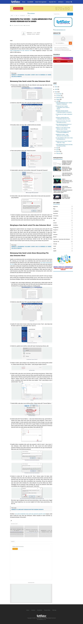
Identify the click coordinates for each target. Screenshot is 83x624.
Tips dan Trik (17, 25)
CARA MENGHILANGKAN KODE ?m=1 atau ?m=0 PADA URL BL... (63, 125)
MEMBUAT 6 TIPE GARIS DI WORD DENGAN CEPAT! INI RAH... (63, 128)
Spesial (54, 237)
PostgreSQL (55, 227)
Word (21, 25)
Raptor (54, 232)
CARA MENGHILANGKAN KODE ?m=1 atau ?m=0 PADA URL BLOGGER (67, 174)
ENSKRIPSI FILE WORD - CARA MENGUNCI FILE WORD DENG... (63, 135)
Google (55, 218)
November (59, 94)
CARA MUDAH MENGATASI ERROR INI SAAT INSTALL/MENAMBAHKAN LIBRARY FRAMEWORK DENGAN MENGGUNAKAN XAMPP (63, 189)
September (59, 97)
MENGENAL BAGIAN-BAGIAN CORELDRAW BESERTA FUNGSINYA (64, 111)
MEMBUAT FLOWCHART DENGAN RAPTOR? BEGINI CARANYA (27, 509)
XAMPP (54, 251)
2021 (56, 92)
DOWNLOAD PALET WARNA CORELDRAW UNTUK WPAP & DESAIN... (62, 107)
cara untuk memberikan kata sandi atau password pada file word (30, 513)
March (58, 151)
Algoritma (55, 206)
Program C (55, 230)
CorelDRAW (55, 211)
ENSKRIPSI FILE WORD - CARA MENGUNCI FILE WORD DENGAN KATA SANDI (45, 535)
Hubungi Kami (19, 8)
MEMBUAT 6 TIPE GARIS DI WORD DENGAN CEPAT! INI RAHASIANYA (16, 535)
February (58, 153)
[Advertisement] (31, 593)
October (58, 95)
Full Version (55, 215)
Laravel (54, 222)
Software (55, 234)
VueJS (54, 246)
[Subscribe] (70, 43)
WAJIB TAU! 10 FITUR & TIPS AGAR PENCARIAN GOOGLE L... (63, 121)
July (57, 101)
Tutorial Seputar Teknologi (41, 618)
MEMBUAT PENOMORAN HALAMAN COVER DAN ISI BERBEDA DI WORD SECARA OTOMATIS (31, 534)
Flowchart (55, 213)
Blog (54, 208)
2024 (56, 87)
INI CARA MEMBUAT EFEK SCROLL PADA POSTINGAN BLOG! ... (64, 138)
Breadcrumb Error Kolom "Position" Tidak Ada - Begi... (64, 142)
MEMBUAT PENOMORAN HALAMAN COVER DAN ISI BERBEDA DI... (63, 131)
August (58, 99)
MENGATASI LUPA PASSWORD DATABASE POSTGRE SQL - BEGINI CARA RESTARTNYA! (67, 168)
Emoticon (15, 548)
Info (12, 25)
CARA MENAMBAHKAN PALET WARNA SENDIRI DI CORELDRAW (64, 103)
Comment (27, 25)
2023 (56, 89)
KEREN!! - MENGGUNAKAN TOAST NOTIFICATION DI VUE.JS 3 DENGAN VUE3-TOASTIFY (63, 182)
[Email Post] (11, 520)
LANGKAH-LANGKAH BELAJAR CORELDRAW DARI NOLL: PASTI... (63, 118)
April (57, 149)
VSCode (55, 244)
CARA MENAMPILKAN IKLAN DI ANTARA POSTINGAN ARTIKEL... (64, 145)
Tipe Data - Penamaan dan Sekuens (61, 239)
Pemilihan (55, 225)
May (57, 148)
